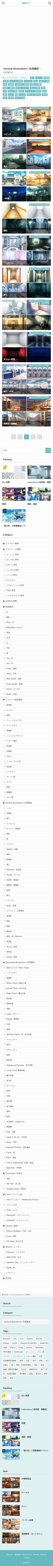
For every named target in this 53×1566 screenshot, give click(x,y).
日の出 (23, 1369)
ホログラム (10, 580)
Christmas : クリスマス (15, 1252)
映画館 (9, 705)
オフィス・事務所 (16, 81)
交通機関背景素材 (9, 1361)
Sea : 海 (9, 658)
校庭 (4, 84)
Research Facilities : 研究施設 (18, 1147)
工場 (8, 1024)
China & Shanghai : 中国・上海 (18, 1231)
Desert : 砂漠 (11, 694)
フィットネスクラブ (14, 720)
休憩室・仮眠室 (35, 84)
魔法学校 (9, 1075)
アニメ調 (41, 1352)
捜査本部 (9, 1004)
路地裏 (11, 98)
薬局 (8, 1091)
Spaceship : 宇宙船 (14, 1168)
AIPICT (26, 3)
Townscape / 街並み (13, 1173)
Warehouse (18, 1352)
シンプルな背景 (12, 570)
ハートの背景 (11, 575)
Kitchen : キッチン (22, 88)
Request (43, 1554)
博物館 (9, 731)
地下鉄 (9, 1081)
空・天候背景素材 (9, 1374)
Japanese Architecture (28, 1343)
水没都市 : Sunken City (15, 1122)
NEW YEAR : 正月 (13, 1257)
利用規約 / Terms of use (23, 1554)
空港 (8, 1096)
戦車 (8, 1117)
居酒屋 (9, 746)
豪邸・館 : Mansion (33, 94)
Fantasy (6, 1343)
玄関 (4, 91)
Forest (14, 1343)
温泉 (8, 787)
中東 (40, 1356)
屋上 (35, 81)
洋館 (8, 1009)
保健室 (11, 84)
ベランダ (22, 94)
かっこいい (30, 1352)
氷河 (8, 638)
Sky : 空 (9, 663)
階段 (43, 88)
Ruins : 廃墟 (11, 1158)
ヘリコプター (11, 973)
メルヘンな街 (11, 1205)
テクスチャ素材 (12, 543)
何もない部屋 (34, 88)
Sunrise (29, 1347)
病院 (4, 94)
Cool (21, 1339)
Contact (26, 1558)
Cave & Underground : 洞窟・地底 (19, 1163)
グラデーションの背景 (15, 585)
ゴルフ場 (9, 797)
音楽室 (44, 94)
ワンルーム (28, 81)
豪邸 (45, 1374)
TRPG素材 (7, 1352)
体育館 (46, 78)
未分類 (8, 1278)
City (15, 1339)
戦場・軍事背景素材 (10, 1369)
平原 (8, 648)
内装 (27, 1361)
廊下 (32, 78)
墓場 (40, 1361)
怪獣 (8, 1055)
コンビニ (9, 710)
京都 (8, 1179)
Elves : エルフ (12, 1210)
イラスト (6, 1356)
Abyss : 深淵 (11, 1142)
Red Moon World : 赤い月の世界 (19, 1034)
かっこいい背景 (12, 555)
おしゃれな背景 (12, 560)
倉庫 (8, 1029)
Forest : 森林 (11, 669)
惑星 (42, 1365)
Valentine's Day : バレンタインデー (20, 1262)
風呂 (11, 1378)
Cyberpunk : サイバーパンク (17, 1220)
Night (5, 1347)
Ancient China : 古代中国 (16, 988)
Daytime (30, 1339)
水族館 (9, 751)
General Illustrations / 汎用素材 (18, 803)
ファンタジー (18, 1356)
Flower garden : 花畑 (14, 684)
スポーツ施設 (11, 741)
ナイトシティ (11, 1040)
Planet (12, 1347)
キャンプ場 (10, 777)
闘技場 (9, 1060)
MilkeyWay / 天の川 (14, 627)
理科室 (5, 81)
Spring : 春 (10, 1268)
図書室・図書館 (8, 88)
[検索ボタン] (49, 3)
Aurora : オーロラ (13, 689)
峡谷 (8, 617)
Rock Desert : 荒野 (13, 679)
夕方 (47, 1361)
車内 (8, 1045)
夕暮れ (5, 1365)
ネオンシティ (11, 1050)
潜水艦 (9, 999)
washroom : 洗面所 (21, 84)
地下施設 (9, 1106)
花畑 (31, 1374)
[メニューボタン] (3, 3)
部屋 (5, 1378)
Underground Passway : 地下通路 (19, 1065)
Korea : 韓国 (11, 1236)
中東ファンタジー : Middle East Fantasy (22, 1200)
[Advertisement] (26, 34)
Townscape (39, 1347)
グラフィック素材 (13, 549)
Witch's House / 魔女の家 (16, 983)
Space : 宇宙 (11, 674)
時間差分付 (33, 1369)
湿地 (8, 633)
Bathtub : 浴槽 (44, 81)
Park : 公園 (10, 1132)
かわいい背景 (11, 565)
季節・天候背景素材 (23, 1365)
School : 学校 (19, 98)
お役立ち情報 (11, 601)
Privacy (36, 1554)
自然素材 (9, 607)
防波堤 (9, 767)
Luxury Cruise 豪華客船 (15, 1070)
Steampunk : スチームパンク (17, 1215)
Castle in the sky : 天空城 (16, 1137)
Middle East (44, 1343)
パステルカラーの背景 (15, 596)
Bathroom (6, 1339)
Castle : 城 (10, 1153)
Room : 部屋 (13, 91)
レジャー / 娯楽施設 (13, 699)
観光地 (38, 1374)
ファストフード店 (13, 761)
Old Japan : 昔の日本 (14, 1241)
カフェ (9, 782)
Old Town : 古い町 (13, 1184)
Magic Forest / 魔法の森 (15, 993)
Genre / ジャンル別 (13, 1194)
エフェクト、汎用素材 (33, 91)
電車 (8, 1111)
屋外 (36, 1365)
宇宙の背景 (10, 590)
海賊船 (9, 978)
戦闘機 (9, 1127)
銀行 (44, 91)
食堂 (4, 98)
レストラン (10, 772)
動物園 (9, 792)
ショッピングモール (14, 736)
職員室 (21, 91)
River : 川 (10, 622)
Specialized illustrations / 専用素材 (20, 962)
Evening (39, 1339)
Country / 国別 (11, 1226)
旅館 (8, 715)
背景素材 (23, 1374)
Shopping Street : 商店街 (16, 1189)
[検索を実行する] (48, 450)
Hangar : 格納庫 (12, 1019)
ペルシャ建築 (31, 1356)
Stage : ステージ (13, 1014)
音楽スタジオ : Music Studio (17, 968)
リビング (39, 78)
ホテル (9, 756)
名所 (34, 1361)
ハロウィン (10, 1273)
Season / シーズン (13, 1247)
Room (20, 1347)
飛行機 (9, 1101)
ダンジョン (10, 1086)
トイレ (11, 94)
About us (9, 1554)
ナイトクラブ (11, 726)
